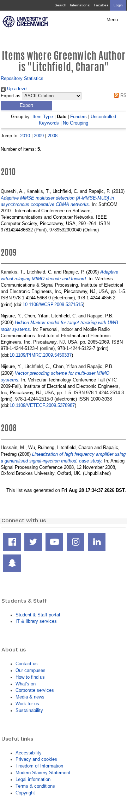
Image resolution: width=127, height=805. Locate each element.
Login (118, 5)
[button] (26, 105)
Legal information (33, 779)
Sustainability (29, 710)
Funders (78, 116)
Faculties (101, 5)
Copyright (25, 792)
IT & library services (36, 621)
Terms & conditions (35, 786)
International (80, 5)
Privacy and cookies (36, 759)
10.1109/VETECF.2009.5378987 (42, 405)
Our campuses (31, 670)
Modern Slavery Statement (43, 772)
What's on (26, 683)
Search (60, 5)
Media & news (30, 697)
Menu (112, 19)
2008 (53, 135)
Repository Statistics (22, 78)
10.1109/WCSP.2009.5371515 (53, 304)
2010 (25, 135)
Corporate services (35, 690)
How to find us (30, 677)
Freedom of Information (39, 766)
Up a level (17, 88)
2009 (39, 135)
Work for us (27, 703)
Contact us (27, 663)
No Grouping (75, 123)
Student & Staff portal (38, 614)
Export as (10, 95)
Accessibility (29, 752)
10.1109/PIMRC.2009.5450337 (41, 355)
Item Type (42, 116)
